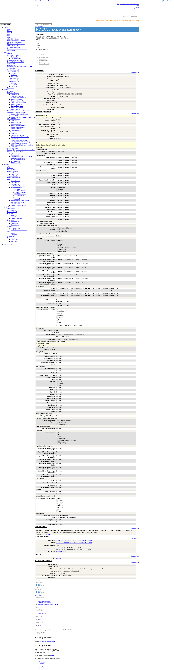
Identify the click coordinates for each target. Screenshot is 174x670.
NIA (8, 34)
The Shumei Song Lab (13, 80)
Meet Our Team (11, 210)
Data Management (16, 124)
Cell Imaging (14, 138)
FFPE (12, 173)
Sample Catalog (100, 20)
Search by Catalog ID (13, 177)
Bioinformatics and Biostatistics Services (18, 111)
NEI (8, 37)
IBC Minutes (14, 241)
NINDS (9, 32)
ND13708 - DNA (43, 613)
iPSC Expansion (15, 161)
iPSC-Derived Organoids (18, 159)
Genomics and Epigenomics (19, 143)
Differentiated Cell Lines (18, 158)
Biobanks (17, 189)
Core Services (15, 94)
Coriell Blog (14, 223)
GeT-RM (17, 199)
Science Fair (14, 215)
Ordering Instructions (44, 601)
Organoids (14, 146)
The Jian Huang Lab (13, 70)
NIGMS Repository (20, 190)
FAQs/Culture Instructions (18, 186)
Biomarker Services (16, 128)
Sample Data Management (18, 102)
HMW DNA (14, 174)
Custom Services (111, 20)
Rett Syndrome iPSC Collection (16, 40)
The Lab (13, 73)
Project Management (17, 96)
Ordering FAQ (15, 184)
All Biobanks (11, 50)
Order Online (14, 182)
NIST (16, 197)
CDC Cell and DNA (13, 45)
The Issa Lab (11, 68)
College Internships (16, 218)
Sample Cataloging (16, 99)
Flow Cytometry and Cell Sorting (20, 142)
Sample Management (17, 106)
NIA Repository (19, 195)
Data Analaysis (15, 130)
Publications (14, 76)
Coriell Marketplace (13, 148)
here (52, 655)
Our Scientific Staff (16, 58)
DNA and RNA (11, 169)
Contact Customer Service (18, 205)
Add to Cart (38, 595)
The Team (14, 75)
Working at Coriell (16, 228)
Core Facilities (121, 20)
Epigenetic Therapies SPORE (15, 62)
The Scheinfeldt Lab (13, 78)
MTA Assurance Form (17, 202)
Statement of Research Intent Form (48, 604)
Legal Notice (14, 239)
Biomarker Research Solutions (19, 114)
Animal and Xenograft (17, 135)
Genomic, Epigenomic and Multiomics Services (21, 150)
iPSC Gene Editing (16, 163)
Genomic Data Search (132, 20)
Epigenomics (11, 65)
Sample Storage (15, 109)
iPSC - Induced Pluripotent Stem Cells (22, 145)
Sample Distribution (16, 104)
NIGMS (9, 31)
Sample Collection (16, 122)
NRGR (9, 29)
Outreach (13, 217)
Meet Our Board (12, 212)
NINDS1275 (41, 619)
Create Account (15, 181)
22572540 (47, 534)
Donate (13, 233)
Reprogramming (15, 155)
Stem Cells (10, 166)
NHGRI (9, 36)
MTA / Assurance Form (44, 602)
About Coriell (11, 208)
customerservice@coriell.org (47, 641)
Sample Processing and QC (19, 125)
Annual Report (15, 225)
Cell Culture (14, 115)
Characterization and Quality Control (21, 156)
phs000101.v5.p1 (61, 551)
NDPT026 (41, 625)
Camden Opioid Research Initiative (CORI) (19, 66)
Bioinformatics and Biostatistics (20, 137)
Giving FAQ (14, 234)
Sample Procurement (17, 107)
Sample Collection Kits (17, 101)
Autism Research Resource (15, 42)
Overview (10, 53)
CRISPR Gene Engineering (19, 140)
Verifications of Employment (19, 230)
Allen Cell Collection (13, 39)
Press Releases (15, 221)
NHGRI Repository (20, 192)
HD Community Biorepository (16, 44)
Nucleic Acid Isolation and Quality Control (23, 117)
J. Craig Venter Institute (14, 47)
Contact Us (10, 236)
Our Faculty (14, 57)
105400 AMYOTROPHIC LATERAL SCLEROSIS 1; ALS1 (74, 541)
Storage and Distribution (18, 127)
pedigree (58, 558)
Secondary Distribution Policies (20, 200)
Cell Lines (10, 168)
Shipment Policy (15, 203)
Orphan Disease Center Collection (17, 49)
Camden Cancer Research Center (16, 60)
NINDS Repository (20, 194)
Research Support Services (18, 97)
